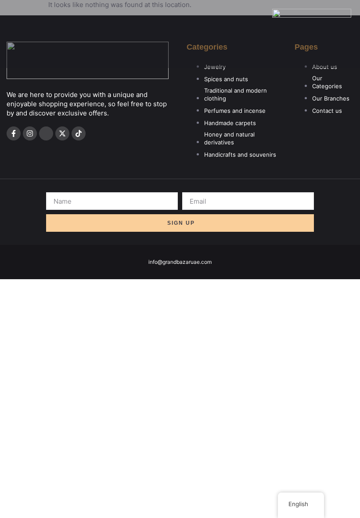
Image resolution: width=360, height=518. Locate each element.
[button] (311, 54)
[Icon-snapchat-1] (46, 133)
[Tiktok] (79, 133)
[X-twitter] (62, 133)
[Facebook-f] (14, 133)
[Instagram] (30, 133)
